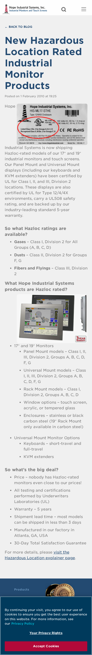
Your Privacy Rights (45, 633)
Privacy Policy (22, 623)
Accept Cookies (46, 646)
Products (21, 589)
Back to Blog (20, 26)
